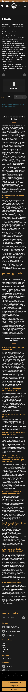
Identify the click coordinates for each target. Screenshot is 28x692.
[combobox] (20, 97)
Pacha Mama (17, 138)
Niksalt (4, 68)
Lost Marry (19, 137)
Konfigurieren (14, 685)
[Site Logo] (14, 6)
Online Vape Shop (6, 34)
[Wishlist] (2, 6)
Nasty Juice (8, 138)
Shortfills (18, 66)
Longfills (23, 66)
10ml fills (8, 68)
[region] (14, 681)
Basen (3, 70)
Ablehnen (14, 689)
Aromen (20, 68)
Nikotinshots (14, 68)
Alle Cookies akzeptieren (14, 682)
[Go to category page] (14, 84)
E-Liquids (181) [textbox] (20, 97)
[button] (20, 6)
